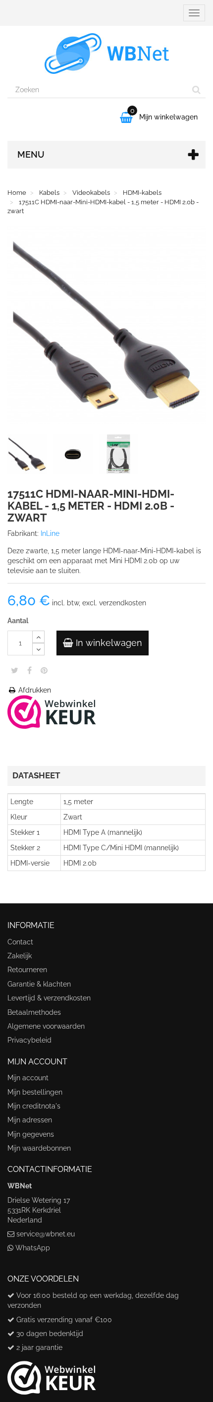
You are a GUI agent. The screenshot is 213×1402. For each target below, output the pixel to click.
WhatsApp (32, 1248)
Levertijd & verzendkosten (49, 998)
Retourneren (27, 970)
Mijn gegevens (30, 1134)
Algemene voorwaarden (46, 1026)
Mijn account (28, 1078)
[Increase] (38, 637)
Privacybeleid (29, 1040)
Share (29, 670)
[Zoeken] (196, 89)
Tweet (14, 670)
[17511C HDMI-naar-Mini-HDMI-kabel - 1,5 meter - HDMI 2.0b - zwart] (29, 456)
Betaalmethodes (34, 1012)
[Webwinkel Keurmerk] (51, 711)
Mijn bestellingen (34, 1092)
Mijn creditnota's (33, 1106)
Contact (20, 942)
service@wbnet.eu (45, 1234)
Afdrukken (33, 690)
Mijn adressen (29, 1120)
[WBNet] (106, 53)
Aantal (17, 621)
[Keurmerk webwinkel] (51, 1374)
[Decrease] (38, 649)
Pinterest (44, 670)
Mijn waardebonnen (39, 1148)
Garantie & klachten (39, 984)
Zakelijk (19, 956)
